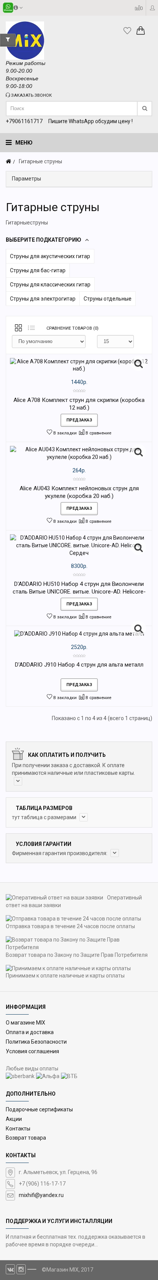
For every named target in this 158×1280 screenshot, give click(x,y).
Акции (14, 1119)
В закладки (64, 433)
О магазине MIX (25, 1023)
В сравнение (97, 433)
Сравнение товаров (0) (72, 328)
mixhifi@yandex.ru (41, 1195)
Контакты (18, 1128)
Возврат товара (26, 1138)
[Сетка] (18, 328)
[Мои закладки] (129, 30)
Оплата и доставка (30, 1032)
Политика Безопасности (36, 1042)
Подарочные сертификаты (39, 1109)
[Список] (31, 328)
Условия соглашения (32, 1051)
